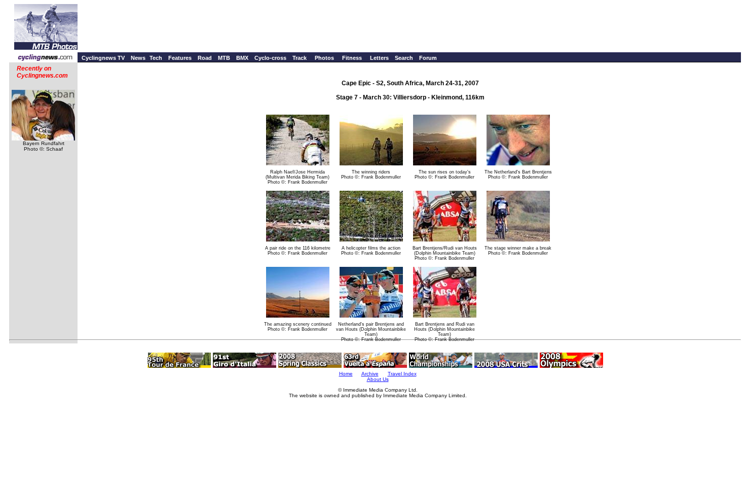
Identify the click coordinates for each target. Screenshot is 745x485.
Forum (428, 58)
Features (180, 58)
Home (346, 373)
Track (299, 58)
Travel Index (402, 373)
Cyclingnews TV (103, 58)
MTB (224, 58)
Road (205, 58)
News (138, 58)
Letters (379, 58)
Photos (324, 58)
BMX (242, 58)
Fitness (352, 58)
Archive (370, 373)
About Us (378, 379)
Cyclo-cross (270, 58)
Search (404, 58)
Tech (156, 58)
